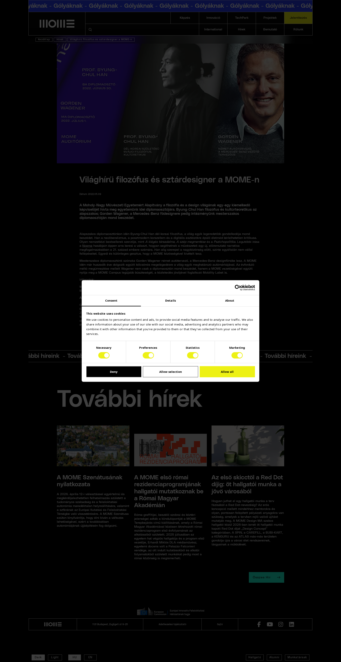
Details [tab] (170, 300)
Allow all (227, 372)
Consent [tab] (111, 300)
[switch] (148, 355)
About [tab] (229, 300)
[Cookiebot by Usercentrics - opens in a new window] (237, 288)
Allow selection (170, 372)
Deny (114, 372)
